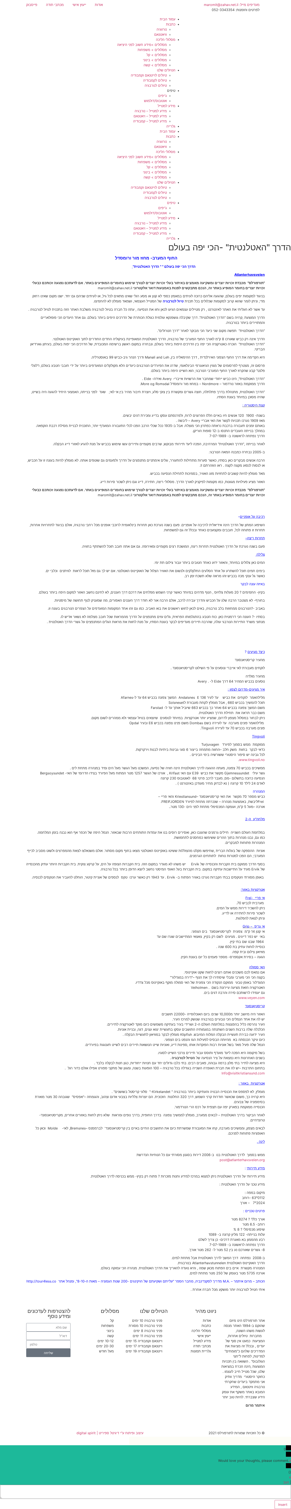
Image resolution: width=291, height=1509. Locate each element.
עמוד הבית (167, 19)
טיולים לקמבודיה (155, 80)
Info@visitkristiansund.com (243, 1073)
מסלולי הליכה (165, 39)
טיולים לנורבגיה (156, 85)
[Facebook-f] (259, 1420)
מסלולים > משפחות (152, 50)
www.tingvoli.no (252, 760)
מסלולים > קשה (155, 65)
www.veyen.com (251, 998)
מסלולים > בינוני (155, 60)
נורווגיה (162, 29)
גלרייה (170, 126)
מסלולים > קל (157, 55)
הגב (286, 1482)
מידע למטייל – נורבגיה (151, 111)
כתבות (170, 24)
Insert (282, 1504)
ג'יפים (162, 96)
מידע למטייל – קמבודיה (150, 121)
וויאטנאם (160, 34)
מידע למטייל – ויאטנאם (150, 116)
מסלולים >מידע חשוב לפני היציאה (142, 45)
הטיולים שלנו (166, 70)
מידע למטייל (166, 106)
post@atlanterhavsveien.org (242, 1160)
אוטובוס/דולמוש (155, 101)
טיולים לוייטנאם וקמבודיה (149, 75)
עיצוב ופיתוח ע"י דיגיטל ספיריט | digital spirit (109, 1433)
